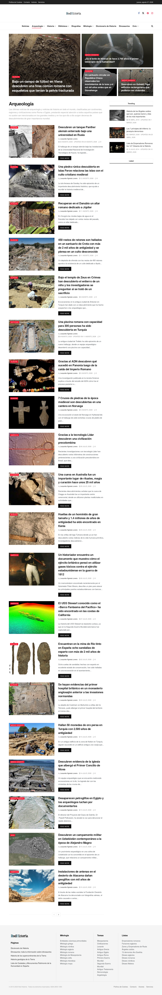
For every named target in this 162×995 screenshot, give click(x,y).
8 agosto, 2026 (86, 297)
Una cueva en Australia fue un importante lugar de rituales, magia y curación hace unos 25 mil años (80, 478)
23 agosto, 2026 (129, 95)
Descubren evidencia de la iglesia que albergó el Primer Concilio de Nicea (79, 765)
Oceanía (14, 475)
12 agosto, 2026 (86, 178)
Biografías (76, 26)
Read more (65, 158)
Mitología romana (67, 952)
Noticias (25, 26)
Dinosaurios (124, 26)
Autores (34, 2)
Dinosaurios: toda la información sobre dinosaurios (31, 952)
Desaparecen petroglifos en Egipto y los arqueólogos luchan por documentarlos (81, 802)
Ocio (135, 26)
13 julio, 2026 (85, 810)
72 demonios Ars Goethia (132, 952)
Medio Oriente (92, 55)
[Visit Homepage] (73, 13)
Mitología (87, 26)
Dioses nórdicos (128, 960)
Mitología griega (66, 943)
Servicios (41, 2)
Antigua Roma (103, 955)
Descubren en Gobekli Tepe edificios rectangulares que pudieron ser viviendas (135, 87)
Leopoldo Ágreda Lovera (22, 95)
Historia (50, 26)
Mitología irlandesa (67, 960)
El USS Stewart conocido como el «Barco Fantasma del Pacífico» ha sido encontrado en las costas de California (79, 609)
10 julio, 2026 (85, 887)
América (14, 435)
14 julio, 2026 (85, 737)
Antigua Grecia (103, 949)
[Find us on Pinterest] (148, 13)
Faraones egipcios (129, 943)
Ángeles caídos (128, 949)
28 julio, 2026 (85, 578)
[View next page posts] (58, 914)
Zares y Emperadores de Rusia (134, 946)
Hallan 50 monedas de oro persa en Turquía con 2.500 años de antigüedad (80, 729)
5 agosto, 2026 (86, 373)
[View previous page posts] (54, 914)
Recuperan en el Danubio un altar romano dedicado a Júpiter (79, 205)
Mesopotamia (102, 940)
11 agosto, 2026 (86, 211)
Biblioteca (62, 26)
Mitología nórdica (67, 946)
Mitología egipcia (67, 949)
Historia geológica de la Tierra (23, 959)
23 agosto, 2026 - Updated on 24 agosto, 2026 (78, 142)
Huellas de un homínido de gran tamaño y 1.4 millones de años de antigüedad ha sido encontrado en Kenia (79, 520)
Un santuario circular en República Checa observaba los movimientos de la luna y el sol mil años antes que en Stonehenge (99, 82)
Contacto (27, 2)
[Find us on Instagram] (152, 13)
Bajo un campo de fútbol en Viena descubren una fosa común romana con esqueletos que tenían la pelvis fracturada (43, 86)
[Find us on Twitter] (143, 13)
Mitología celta (66, 958)
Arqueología (37, 26)
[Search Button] (152, 26)
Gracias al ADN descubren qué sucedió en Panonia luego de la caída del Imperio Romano (77, 365)
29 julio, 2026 (85, 486)
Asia (12, 835)
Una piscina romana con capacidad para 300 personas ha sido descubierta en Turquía (80, 326)
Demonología (102, 972)
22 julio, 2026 (85, 659)
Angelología (102, 975)
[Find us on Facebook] (138, 13)
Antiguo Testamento (105, 969)
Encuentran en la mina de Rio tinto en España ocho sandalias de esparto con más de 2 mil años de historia (79, 649)
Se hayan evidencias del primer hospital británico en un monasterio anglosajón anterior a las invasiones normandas (80, 690)
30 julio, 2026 (85, 446)
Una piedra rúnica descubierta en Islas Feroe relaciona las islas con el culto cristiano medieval (80, 170)
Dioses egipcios (128, 955)
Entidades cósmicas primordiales (73, 940)
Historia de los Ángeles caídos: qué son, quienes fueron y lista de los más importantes (139, 114)
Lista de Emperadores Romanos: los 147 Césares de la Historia (140, 144)
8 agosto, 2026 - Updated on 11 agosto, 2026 (77, 336)
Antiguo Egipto (103, 952)
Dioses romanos (128, 958)
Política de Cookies (15, 2)
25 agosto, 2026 (40, 95)
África (14, 515)
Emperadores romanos (131, 940)
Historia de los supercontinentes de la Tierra (28, 955)
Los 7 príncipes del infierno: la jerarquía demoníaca (139, 129)
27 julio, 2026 (85, 619)
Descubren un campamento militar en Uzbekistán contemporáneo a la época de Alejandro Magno (80, 839)
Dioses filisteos (128, 963)
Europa (16, 77)
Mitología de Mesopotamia (70, 955)
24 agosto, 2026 (92, 95)
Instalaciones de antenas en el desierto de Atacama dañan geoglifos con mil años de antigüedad (77, 877)
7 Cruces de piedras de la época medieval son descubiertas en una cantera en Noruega (79, 402)
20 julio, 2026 (85, 700)
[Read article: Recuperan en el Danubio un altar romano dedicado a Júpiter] (31, 217)
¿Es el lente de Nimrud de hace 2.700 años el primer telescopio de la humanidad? (112, 60)
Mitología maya (66, 963)
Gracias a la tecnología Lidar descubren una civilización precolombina (76, 439)
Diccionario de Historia (106, 26)
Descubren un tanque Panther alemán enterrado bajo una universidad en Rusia (77, 131)
